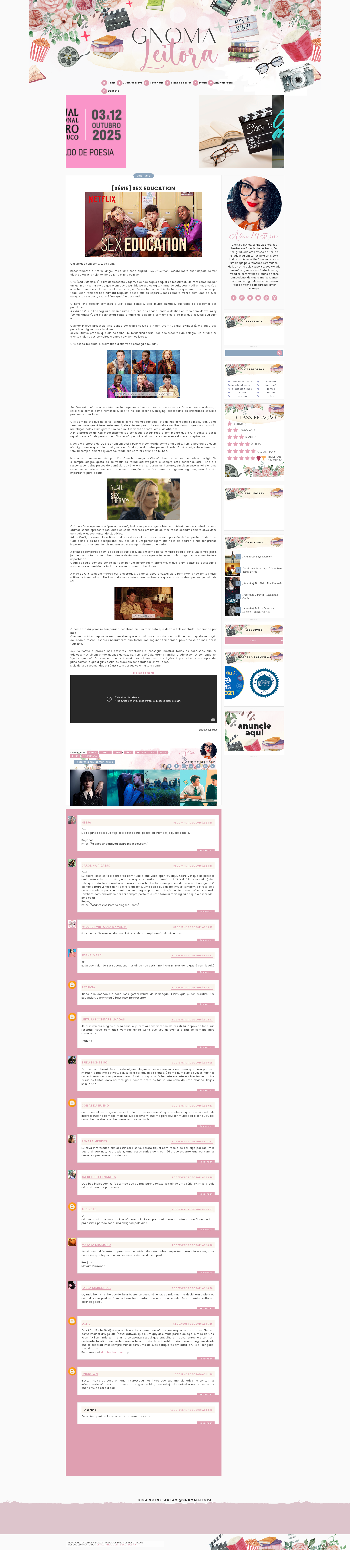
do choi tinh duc (112, 1352)
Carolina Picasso (96, 865)
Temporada (90, 756)
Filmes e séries (181, 82)
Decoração (271, 385)
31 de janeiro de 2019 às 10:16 (193, 822)
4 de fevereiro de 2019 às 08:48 (192, 1177)
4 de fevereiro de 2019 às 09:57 (192, 1209)
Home (111, 82)
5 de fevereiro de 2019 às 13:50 (192, 1288)
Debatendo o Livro (241, 385)
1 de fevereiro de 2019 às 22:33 (192, 1019)
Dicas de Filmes (242, 388)
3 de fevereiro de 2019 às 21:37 (192, 1141)
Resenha (242, 396)
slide (75, 756)
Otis (117, 752)
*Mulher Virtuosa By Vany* (104, 926)
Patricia (88, 987)
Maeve (92, 752)
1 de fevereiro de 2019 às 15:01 (192, 987)
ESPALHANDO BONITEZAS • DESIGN (117, 1544)
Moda (202, 82)
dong (86, 1323)
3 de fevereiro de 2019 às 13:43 (192, 1105)
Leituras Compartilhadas (103, 1019)
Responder (206, 850)
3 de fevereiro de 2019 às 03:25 (192, 1062)
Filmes (271, 388)
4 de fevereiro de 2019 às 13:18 (192, 1245)
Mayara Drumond (96, 1244)
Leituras (242, 392)
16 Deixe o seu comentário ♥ (94, 762)
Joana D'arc (92, 955)
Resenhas (156, 82)
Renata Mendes (94, 1141)
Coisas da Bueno (95, 1105)
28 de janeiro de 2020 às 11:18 (193, 1374)
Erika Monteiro (95, 1062)
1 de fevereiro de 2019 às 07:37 (192, 955)
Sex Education (146, 752)
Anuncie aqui (223, 82)
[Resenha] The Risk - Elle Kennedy (262, 583)
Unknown (90, 1373)
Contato (113, 91)
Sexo (163, 752)
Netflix (105, 752)
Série (128, 752)
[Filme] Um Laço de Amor (257, 556)
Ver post (102, 136)
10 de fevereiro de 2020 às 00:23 (191, 1409)
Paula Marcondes (96, 1287)
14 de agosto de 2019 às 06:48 (193, 1323)
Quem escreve (132, 82)
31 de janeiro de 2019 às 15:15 (193, 927)
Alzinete (89, 1209)
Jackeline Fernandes (99, 1177)
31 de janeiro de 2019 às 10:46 (193, 865)
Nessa (86, 822)
